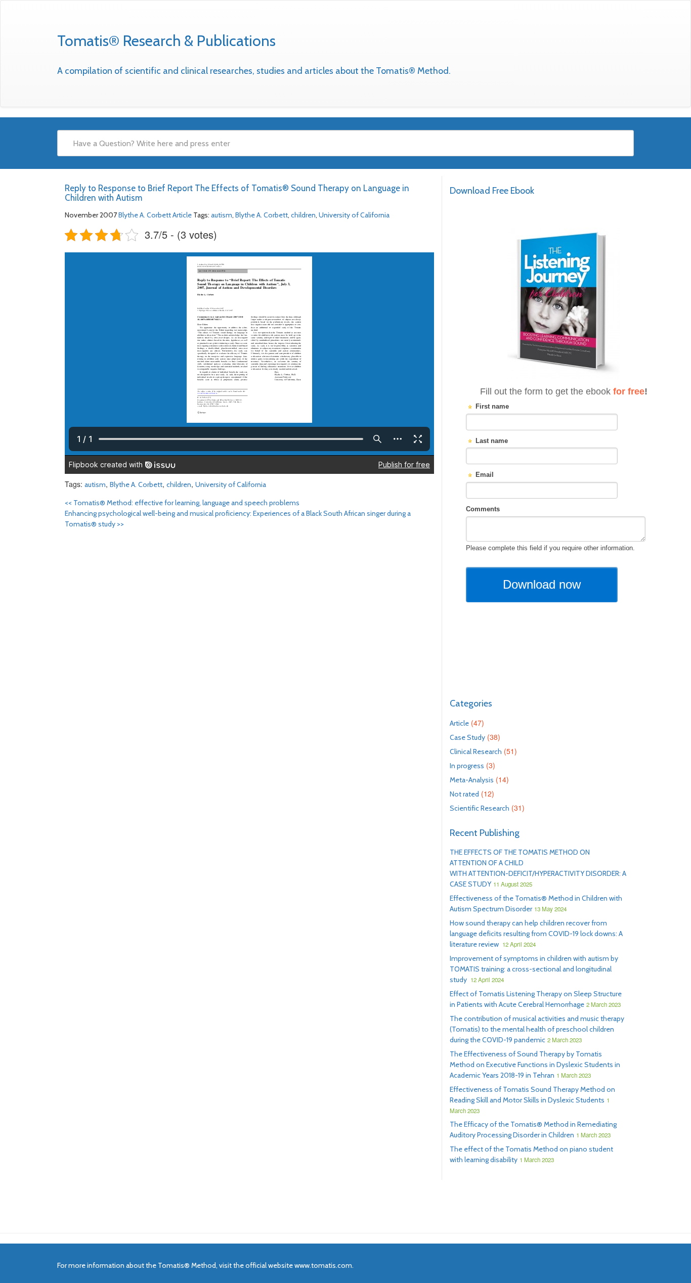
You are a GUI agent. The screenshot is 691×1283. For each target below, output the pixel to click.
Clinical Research (476, 751)
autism (221, 214)
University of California (354, 214)
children (303, 214)
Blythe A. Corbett (144, 214)
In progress (467, 765)
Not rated (464, 794)
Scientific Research (479, 808)
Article (182, 214)
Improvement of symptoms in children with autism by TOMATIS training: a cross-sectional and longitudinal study (534, 969)
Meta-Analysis (472, 779)
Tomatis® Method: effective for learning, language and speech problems (182, 502)
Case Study (467, 737)
